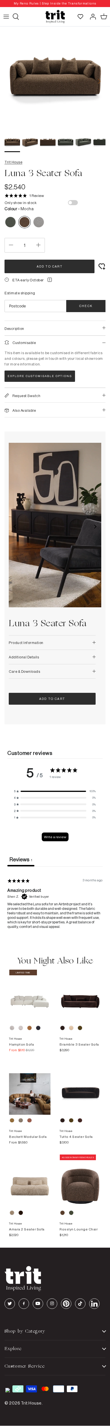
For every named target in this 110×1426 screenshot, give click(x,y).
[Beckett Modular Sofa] (29, 1088)
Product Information (26, 642)
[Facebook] (24, 1303)
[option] (55, 3)
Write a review (55, 837)
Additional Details (24, 657)
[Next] (99, 81)
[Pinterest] (66, 1303)
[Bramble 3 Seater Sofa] (80, 995)
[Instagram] (52, 1303)
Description (14, 328)
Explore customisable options (40, 376)
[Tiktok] (80, 1303)
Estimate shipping (20, 293)
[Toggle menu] (6, 16)
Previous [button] (15, 526)
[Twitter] (10, 1303)
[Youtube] (38, 1303)
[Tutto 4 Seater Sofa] (80, 1088)
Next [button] (95, 526)
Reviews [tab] (21, 859)
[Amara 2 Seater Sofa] (29, 1180)
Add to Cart (50, 266)
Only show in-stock (21, 202)
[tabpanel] (55, 902)
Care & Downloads (24, 671)
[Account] (91, 16)
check (86, 306)
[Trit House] (55, 16)
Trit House (13, 162)
